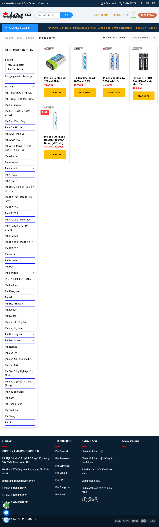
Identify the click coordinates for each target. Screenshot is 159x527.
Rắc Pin (9, 422)
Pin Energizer (12, 291)
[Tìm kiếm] (66, 15)
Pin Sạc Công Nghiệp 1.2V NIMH (19, 373)
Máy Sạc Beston (16, 65)
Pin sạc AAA (11, 365)
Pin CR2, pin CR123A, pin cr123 (18, 199)
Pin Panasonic (12, 340)
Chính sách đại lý (91, 480)
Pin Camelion (12, 168)
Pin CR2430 (11, 235)
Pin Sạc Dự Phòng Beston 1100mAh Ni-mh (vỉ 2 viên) (54, 140)
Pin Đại (9, 266)
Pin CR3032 (11, 248)
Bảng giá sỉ (104, 27)
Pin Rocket (11, 346)
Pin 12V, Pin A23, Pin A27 (18, 92)
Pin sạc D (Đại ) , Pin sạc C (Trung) (19, 383)
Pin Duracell (11, 260)
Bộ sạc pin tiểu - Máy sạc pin (18, 78)
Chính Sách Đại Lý (122, 27)
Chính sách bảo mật (93, 451)
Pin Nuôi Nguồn (13, 334)
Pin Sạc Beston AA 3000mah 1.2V (114, 80)
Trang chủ (7, 37)
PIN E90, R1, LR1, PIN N (18, 279)
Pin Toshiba (11, 410)
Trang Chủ (52, 27)
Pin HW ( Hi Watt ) (14, 303)
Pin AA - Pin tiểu (14, 127)
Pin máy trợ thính (14, 328)
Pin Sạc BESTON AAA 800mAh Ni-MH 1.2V (142, 81)
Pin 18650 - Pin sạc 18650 (19, 98)
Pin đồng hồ (11, 272)
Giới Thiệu (65, 27)
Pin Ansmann (12, 162)
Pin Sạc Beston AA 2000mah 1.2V (84, 80)
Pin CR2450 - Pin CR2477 (19, 242)
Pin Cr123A (11, 180)
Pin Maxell (10, 315)
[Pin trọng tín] (16, 15)
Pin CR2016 (11, 207)
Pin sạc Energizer (14, 391)
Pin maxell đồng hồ (15, 322)
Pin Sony (10, 397)
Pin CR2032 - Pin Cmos (18, 219)
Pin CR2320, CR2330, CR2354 (16, 227)
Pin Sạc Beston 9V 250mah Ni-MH (55, 80)
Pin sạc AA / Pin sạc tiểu (18, 359)
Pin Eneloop (11, 285)
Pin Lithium (11, 309)
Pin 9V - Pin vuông (15, 121)
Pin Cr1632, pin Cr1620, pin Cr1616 (19, 188)
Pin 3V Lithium (13, 105)
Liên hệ (153, 27)
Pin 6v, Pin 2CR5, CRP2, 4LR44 (18, 113)
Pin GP (8, 297)
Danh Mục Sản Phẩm (84, 27)
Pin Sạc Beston (16, 69)
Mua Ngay (55, 92)
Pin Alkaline (11, 156)
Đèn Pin (9, 86)
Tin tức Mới (140, 27)
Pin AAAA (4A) (12, 139)
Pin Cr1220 (11, 174)
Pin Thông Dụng (13, 404)
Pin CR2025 (11, 213)
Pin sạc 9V (11, 352)
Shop (19, 37)
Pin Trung (10, 416)
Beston (30, 37)
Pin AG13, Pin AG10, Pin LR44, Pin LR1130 (18, 148)
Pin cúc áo (10, 254)
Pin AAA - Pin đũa (14, 133)
